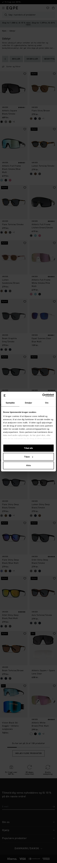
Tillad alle (28, 448)
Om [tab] (46, 402)
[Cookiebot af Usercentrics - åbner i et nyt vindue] (42, 395)
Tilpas (27, 457)
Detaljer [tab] (28, 402)
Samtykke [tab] (10, 402)
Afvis (28, 465)
